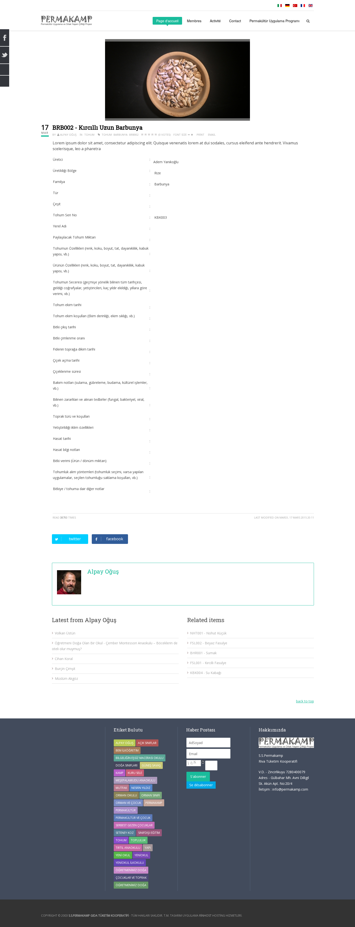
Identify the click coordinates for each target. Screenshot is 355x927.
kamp (119, 773)
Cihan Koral (64, 658)
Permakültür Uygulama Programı (274, 20)
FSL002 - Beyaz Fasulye (208, 643)
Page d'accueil (167, 20)
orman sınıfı (150, 795)
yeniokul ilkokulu (130, 863)
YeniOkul (141, 855)
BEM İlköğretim (127, 750)
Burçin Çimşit (65, 668)
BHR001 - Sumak (203, 653)
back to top (305, 701)
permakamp (153, 803)
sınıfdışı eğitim (149, 833)
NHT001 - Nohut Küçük (208, 633)
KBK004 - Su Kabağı (205, 672)
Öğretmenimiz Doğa (131, 870)
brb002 (134, 134)
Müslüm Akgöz (66, 678)
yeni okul (123, 855)
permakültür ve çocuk (133, 818)
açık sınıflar (147, 743)
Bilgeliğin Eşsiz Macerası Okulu (139, 758)
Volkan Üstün (65, 633)
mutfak (121, 788)
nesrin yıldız (140, 788)
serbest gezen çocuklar (134, 825)
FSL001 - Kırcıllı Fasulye (208, 662)
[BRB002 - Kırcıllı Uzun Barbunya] (177, 80)
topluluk (138, 840)
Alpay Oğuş (68, 134)
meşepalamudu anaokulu (135, 780)
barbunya (121, 134)
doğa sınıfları (126, 765)
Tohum (89, 134)
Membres (194, 20)
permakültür (126, 810)
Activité (215, 20)
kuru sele (135, 773)
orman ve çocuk (128, 803)
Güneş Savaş (151, 765)
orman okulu (126, 795)
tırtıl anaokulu (128, 848)
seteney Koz (125, 833)
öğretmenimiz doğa (131, 885)
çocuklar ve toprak (131, 878)
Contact (235, 20)
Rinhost (205, 915)
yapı (148, 848)
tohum (107, 134)
